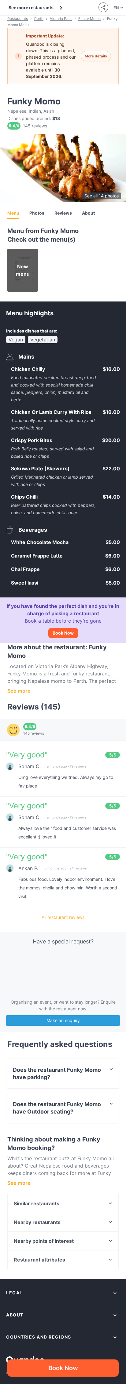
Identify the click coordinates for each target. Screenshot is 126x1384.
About (88, 213)
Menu (13, 213)
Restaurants (17, 18)
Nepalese (16, 111)
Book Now (63, 633)
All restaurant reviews (63, 917)
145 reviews (35, 125)
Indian (35, 111)
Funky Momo (89, 18)
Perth (38, 18)
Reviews (63, 213)
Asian (48, 111)
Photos (36, 213)
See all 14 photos (101, 195)
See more (19, 691)
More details (96, 56)
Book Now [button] (63, 1368)
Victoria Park (61, 18)
